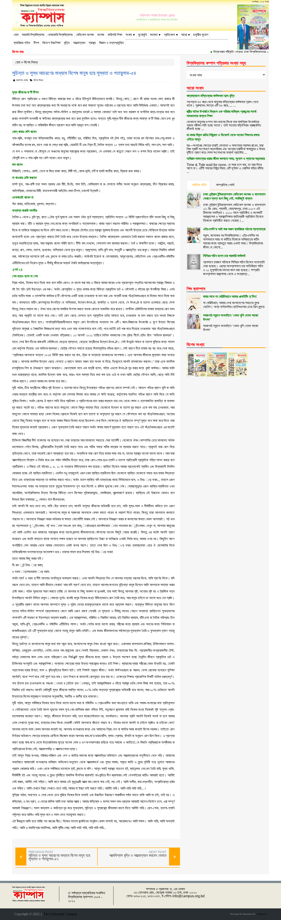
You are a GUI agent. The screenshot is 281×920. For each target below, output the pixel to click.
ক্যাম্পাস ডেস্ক (22, 80)
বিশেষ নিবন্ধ (31, 62)
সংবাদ (129, 35)
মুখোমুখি (142, 35)
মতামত (154, 35)
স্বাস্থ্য (92, 43)
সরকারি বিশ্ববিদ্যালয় (33, 35)
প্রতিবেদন (169, 35)
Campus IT (261, 914)
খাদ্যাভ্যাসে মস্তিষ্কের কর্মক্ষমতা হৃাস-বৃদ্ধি (210, 96)
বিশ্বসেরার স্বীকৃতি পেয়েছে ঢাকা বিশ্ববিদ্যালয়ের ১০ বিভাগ (237, 52)
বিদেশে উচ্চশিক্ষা (51, 43)
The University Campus (59, 914)
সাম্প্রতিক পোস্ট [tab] (225, 185)
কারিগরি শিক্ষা (115, 35)
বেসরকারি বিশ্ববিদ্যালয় (60, 35)
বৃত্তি (67, 43)
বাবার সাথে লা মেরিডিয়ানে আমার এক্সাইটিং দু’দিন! (230, 296)
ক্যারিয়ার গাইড (22, 43)
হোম (16, 35)
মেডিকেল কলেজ (85, 35)
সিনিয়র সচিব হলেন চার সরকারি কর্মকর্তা (224, 256)
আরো (184, 35)
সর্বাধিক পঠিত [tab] (199, 185)
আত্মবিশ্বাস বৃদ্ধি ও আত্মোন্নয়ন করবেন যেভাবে (137, 855)
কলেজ (100, 35)
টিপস (36, 43)
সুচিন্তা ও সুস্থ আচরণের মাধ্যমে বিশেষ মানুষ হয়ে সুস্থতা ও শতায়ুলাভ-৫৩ (59, 857)
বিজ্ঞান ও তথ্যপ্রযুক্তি (111, 43)
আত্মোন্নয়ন (79, 43)
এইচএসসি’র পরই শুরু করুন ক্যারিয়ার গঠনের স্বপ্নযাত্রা (234, 229)
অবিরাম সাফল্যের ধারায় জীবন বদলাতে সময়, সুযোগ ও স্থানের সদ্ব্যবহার (226, 158)
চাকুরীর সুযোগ (200, 35)
